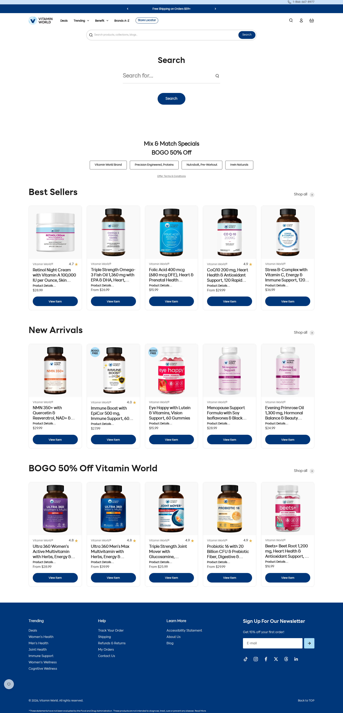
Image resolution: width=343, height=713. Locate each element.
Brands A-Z (121, 20)
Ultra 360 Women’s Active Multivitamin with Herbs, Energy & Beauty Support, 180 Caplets (52, 557)
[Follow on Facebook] (266, 659)
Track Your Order (111, 630)
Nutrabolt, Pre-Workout (202, 164)
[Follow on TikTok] (245, 659)
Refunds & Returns (112, 643)
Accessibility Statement (184, 630)
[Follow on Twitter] (276, 659)
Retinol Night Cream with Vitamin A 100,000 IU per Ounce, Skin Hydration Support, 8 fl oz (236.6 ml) (54, 280)
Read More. (200, 711)
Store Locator (147, 20)
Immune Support (41, 656)
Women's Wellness (43, 662)
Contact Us (106, 656)
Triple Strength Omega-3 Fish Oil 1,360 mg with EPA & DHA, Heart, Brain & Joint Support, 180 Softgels (113, 280)
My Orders (106, 649)
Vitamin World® (43, 264)
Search (246, 34)
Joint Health (38, 649)
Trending (79, 20)
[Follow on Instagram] (255, 659)
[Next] (215, 8)
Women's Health (41, 637)
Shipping (104, 637)
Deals (64, 20)
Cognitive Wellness (43, 668)
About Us (174, 637)
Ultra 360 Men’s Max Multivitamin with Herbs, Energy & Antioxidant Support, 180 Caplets (110, 557)
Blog (170, 643)
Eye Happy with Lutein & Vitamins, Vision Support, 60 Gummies (170, 413)
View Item (55, 301)
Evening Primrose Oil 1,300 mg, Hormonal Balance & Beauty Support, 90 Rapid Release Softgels (284, 418)
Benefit (99, 20)
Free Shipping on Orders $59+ (171, 9)
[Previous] (127, 8)
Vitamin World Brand (108, 164)
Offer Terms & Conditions (171, 176)
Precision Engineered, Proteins (154, 164)
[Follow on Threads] (286, 659)
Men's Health (38, 643)
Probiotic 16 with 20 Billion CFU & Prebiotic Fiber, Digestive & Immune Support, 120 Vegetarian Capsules (228, 557)
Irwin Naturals (239, 164)
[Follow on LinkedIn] (296, 659)
